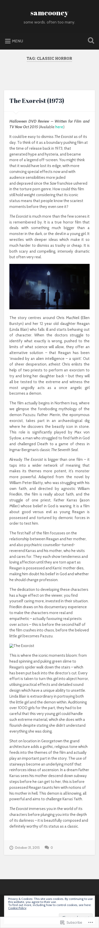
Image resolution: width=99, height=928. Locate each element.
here (59, 126)
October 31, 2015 (27, 848)
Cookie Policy (17, 908)
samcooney (49, 12)
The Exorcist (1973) (36, 101)
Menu (17, 41)
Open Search (90, 41)
